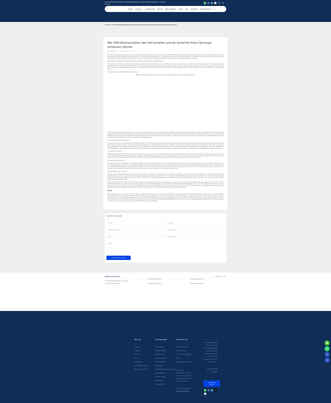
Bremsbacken (159, 380)
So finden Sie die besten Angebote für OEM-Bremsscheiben (113, 283)
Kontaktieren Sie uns (140, 365)
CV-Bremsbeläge (160, 350)
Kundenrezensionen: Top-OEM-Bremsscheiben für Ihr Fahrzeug (198, 279)
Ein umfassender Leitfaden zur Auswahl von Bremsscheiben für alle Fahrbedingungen (117, 280)
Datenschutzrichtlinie (141, 369)
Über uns (137, 354)
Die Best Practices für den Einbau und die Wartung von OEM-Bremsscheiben (155, 283)
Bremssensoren (160, 373)
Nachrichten (138, 362)
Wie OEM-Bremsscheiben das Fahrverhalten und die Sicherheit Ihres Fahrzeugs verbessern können (145, 25)
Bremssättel (159, 365)
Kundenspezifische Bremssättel (165, 369)
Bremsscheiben (160, 354)
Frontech (108, 25)
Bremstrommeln (160, 384)
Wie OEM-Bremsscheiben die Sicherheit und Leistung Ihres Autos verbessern (155, 279)
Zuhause (137, 347)
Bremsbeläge (159, 347)
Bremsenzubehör (160, 377)
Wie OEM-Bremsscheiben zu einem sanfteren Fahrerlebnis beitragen (198, 283)
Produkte (137, 350)
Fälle (135, 358)
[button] (214, 9)
